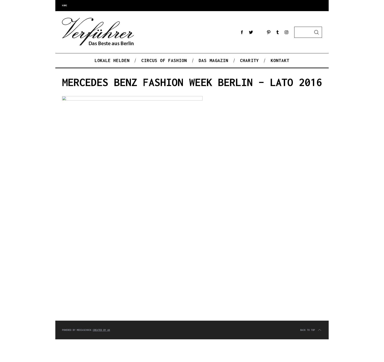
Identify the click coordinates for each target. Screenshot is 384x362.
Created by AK (101, 330)
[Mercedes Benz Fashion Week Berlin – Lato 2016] (132, 99)
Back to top (307, 330)
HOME (64, 5)
